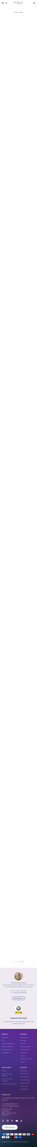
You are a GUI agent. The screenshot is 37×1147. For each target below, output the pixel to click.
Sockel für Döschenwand (14, 123)
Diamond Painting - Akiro (9, 582)
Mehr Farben (5, 836)
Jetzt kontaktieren (18, 998)
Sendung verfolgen (25, 1046)
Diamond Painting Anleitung (7, 1075)
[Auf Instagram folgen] (7, 1121)
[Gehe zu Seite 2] (23, 961)
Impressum (5, 1037)
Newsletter (23, 1040)
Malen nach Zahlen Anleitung (7, 1080)
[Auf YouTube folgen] (17, 1121)
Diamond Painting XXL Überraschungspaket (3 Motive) (25, 356)
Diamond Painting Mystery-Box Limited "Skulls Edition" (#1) (10, 243)
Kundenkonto (24, 1037)
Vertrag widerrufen (9, 1127)
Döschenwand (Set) (25, 765)
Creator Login (24, 1086)
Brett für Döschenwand (26, 504)
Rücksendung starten (26, 1059)
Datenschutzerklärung (8, 1043)
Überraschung (23, 78)
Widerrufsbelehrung (7, 1046)
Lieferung (22, 1043)
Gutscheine (23, 1053)
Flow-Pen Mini (23, 836)
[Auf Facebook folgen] (3, 1121)
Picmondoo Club (25, 1050)
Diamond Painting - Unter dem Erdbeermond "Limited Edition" (10, 508)
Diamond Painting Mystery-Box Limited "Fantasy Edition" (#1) (27, 319)
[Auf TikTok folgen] (21, 1121)
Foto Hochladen (10, 89)
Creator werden (24, 1083)
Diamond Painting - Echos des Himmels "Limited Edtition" (9, 910)
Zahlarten (23, 1062)
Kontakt (4, 1071)
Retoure (22, 1056)
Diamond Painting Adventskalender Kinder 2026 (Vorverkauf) (26, 241)
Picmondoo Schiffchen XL (9, 765)
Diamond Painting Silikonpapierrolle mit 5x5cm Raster (25, 469)
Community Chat (25, 1077)
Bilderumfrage (24, 1089)
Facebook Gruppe (25, 1080)
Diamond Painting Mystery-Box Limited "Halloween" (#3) (27, 204)
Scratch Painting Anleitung (9, 1084)
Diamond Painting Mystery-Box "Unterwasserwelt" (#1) (27, 395)
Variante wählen (18, 131)
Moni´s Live (23, 1071)
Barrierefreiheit (6, 1053)
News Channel (24, 1074)
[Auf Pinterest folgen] (12, 1121)
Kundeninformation (7, 1050)
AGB (3, 1040)
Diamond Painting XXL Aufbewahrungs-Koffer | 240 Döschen (26, 908)
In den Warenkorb (27, 288)
